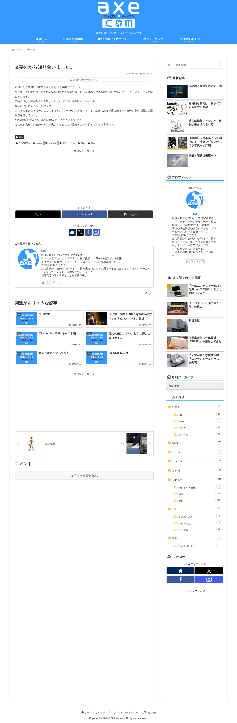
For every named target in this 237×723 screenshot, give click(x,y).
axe (43, 250)
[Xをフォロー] (80, 232)
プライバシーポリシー (126, 712)
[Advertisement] (49, 177)
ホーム (88, 712)
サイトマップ (102, 712)
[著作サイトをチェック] (72, 232)
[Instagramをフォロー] (96, 232)
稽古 (83, 143)
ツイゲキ (52, 143)
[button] (130, 214)
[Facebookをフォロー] (88, 232)
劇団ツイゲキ (68, 143)
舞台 (21, 137)
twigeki (39, 143)
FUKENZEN (24, 143)
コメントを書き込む (84, 475)
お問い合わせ (149, 712)
